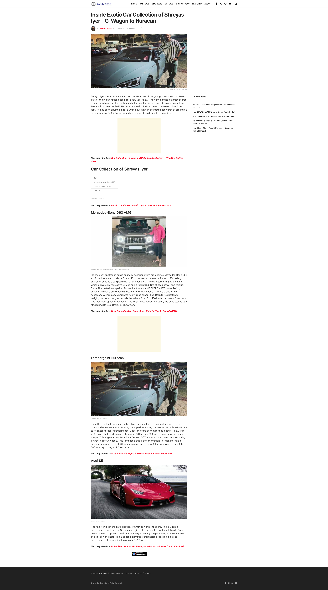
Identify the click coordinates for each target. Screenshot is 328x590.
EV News (169, 4)
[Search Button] (236, 4)
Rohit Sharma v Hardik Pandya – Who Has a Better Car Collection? (147, 546)
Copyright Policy (116, 573)
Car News (144, 4)
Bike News (157, 4)
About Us (138, 573)
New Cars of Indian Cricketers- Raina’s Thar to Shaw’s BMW (144, 311)
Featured (197, 4)
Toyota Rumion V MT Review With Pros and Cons (213, 116)
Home (134, 4)
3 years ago (121, 28)
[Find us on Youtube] (230, 3)
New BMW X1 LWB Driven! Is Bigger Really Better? (214, 112)
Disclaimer (103, 573)
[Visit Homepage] (101, 4)
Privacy (94, 573)
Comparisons (182, 4)
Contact (129, 573)
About (207, 4)
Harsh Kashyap (105, 28)
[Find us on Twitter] (221, 3)
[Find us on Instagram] (225, 3)
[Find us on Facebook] (216, 3)
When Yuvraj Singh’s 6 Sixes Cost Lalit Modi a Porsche (141, 453)
